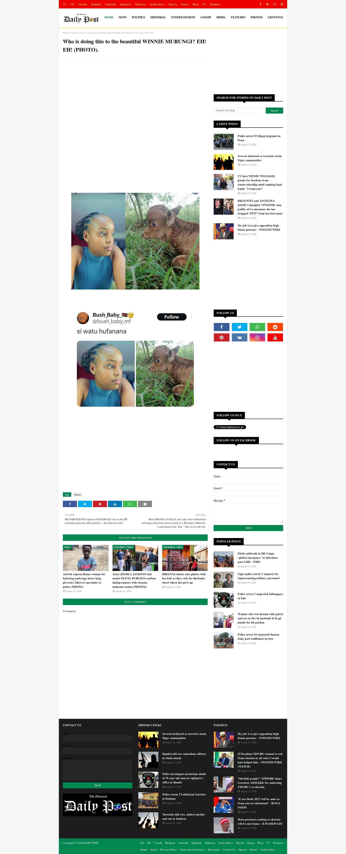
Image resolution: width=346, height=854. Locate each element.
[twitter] (267, 4)
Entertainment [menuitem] (183, 17)
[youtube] (275, 337)
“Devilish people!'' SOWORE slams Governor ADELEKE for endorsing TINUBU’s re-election (260, 782)
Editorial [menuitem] (158, 17)
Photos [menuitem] (257, 17)
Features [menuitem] (238, 17)
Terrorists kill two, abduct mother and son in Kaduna (183, 816)
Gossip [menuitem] (206, 17)
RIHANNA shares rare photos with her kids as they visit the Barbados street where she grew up (184, 578)
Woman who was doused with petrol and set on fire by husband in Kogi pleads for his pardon (260, 618)
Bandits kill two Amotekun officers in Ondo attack (184, 756)
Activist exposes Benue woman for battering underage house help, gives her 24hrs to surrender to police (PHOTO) (84, 580)
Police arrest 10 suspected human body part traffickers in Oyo (258, 636)
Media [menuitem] (221, 17)
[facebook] (260, 4)
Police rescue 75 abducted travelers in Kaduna (184, 796)
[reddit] (275, 327)
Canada (82, 4)
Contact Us (229, 849)
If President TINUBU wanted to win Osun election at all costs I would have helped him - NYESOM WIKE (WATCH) (260, 760)
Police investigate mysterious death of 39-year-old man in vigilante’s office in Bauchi (184, 778)
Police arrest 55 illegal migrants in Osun (259, 138)
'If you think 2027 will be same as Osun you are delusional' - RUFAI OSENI (259, 803)
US (64, 4)
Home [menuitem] (109, 17)
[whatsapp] (257, 327)
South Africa (157, 4)
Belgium (96, 4)
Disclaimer (214, 849)
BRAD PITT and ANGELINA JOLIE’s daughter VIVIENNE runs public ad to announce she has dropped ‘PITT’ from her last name (260, 207)
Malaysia (140, 4)
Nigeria (172, 4)
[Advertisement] (135, 93)
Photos (74, 32)
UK (72, 4)
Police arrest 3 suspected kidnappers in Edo (260, 596)
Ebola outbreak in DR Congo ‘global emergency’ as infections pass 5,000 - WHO (258, 557)
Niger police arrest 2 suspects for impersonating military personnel (258, 576)
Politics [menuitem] (138, 17)
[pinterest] (281, 4)
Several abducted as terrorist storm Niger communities (260, 158)
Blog (195, 4)
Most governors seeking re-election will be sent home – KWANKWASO (260, 821)
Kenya (185, 4)
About (153, 849)
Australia (110, 4)
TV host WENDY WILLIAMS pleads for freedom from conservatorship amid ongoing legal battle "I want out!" (260, 182)
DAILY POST (91, 843)
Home (66, 32)
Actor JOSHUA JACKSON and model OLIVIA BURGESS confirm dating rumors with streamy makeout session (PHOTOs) (134, 580)
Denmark (125, 4)
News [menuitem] (123, 17)
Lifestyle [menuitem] (275, 17)
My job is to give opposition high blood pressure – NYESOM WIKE (259, 227)
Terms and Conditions (192, 849)
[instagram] (274, 4)
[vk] (239, 337)
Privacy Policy (168, 849)
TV (204, 4)
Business (215, 4)
